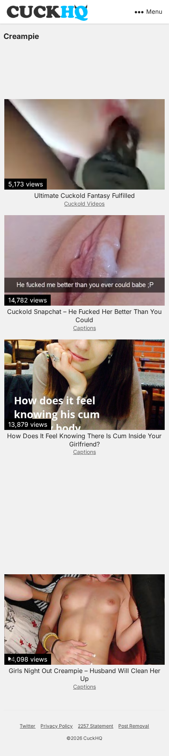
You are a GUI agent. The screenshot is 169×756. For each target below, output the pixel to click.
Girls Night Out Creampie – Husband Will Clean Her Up (84, 675)
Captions (84, 328)
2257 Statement (95, 726)
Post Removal (133, 726)
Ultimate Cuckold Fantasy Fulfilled (84, 195)
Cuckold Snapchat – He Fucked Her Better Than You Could (84, 316)
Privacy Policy (56, 726)
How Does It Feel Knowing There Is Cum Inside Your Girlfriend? (84, 440)
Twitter (27, 726)
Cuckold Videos (84, 203)
